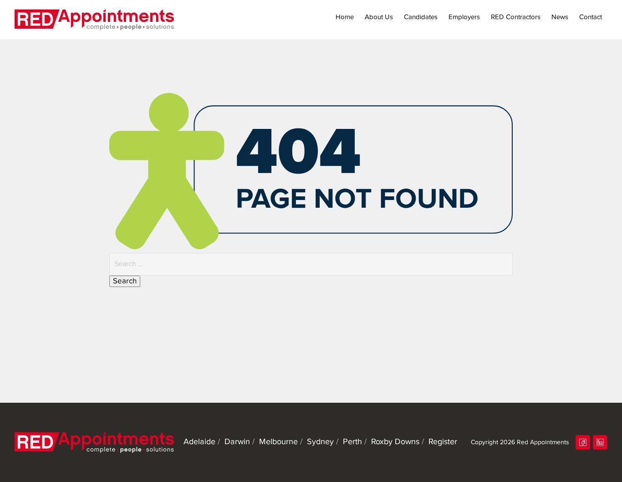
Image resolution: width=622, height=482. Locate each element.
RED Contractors (515, 17)
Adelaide (199, 442)
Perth (352, 442)
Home (345, 17)
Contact (590, 17)
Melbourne (278, 442)
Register (442, 442)
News (559, 17)
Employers (464, 17)
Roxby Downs (395, 442)
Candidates (421, 17)
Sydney (320, 442)
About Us (379, 17)
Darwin (237, 442)
